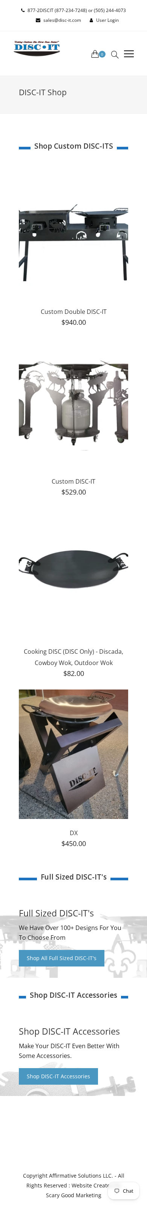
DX (74, 833)
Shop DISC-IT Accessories (58, 1076)
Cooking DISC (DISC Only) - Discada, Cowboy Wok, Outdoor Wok (73, 657)
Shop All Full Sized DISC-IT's (61, 958)
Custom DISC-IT (73, 481)
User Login (107, 20)
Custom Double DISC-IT (74, 311)
